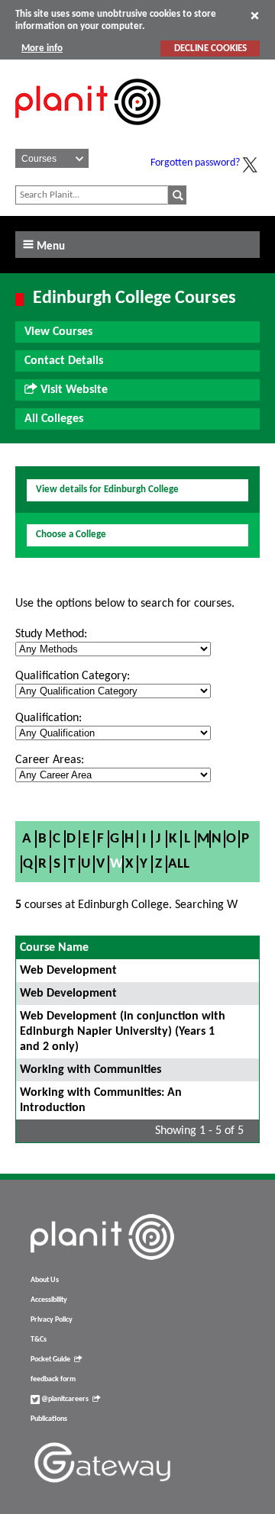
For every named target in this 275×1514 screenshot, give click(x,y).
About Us (45, 1280)
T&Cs (39, 1339)
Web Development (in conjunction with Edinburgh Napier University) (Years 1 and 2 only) (122, 1031)
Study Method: (51, 634)
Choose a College (71, 535)
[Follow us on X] (250, 165)
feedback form (53, 1379)
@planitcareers (64, 1399)
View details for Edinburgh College (107, 489)
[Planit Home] (87, 133)
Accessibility (49, 1300)
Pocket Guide (50, 1359)
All (178, 864)
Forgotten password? (195, 163)
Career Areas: (49, 760)
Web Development (68, 971)
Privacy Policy (52, 1319)
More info (42, 48)
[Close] (255, 15)
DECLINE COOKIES (210, 48)
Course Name (54, 948)
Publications (49, 1419)
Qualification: (48, 718)
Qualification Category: (72, 676)
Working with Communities (90, 1070)
